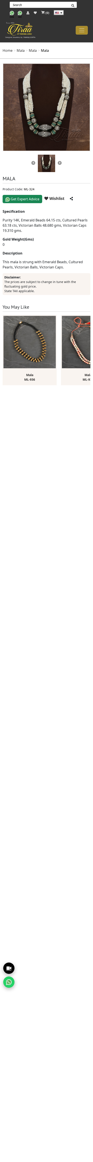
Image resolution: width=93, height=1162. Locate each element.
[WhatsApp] (8, 982)
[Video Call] (8, 968)
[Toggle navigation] (82, 30)
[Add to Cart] (53, 317)
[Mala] (46, 107)
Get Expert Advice (24, 199)
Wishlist (56, 198)
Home (8, 50)
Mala (21, 50)
